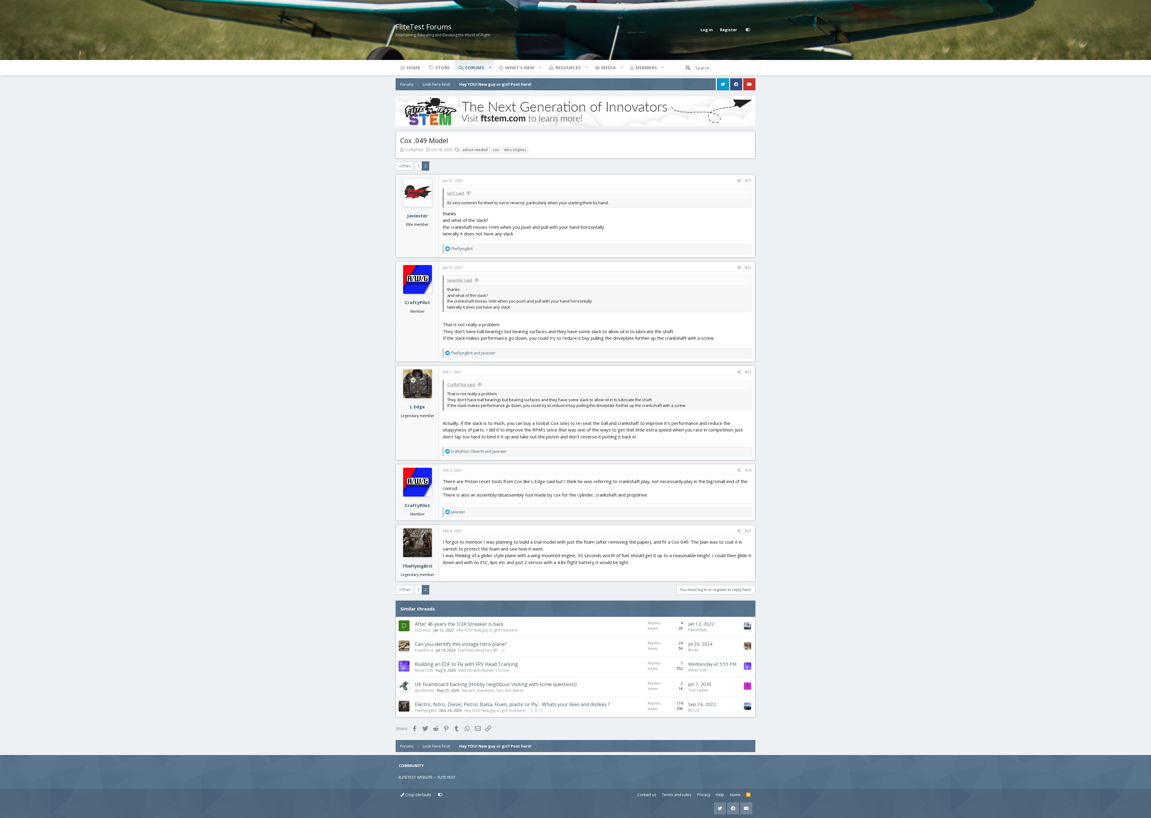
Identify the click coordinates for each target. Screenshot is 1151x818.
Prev (406, 166)
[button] (490, 67)
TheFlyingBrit (417, 566)
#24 (748, 470)
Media (608, 67)
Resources (568, 67)
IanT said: (456, 193)
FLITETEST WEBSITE (416, 777)
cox (496, 149)
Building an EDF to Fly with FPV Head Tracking (466, 664)
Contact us (646, 794)
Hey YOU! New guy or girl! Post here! (487, 630)
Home (413, 67)
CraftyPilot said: (461, 384)
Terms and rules (676, 794)
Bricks (693, 649)
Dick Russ (423, 630)
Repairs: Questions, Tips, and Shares (493, 690)
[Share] (739, 180)
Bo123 (693, 710)
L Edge (417, 407)
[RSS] (748, 795)
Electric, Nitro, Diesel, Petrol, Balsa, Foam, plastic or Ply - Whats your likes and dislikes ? (512, 704)
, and (479, 451)
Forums (474, 67)
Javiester (417, 216)
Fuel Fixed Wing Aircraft (478, 650)
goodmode (424, 690)
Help (720, 794)
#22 (748, 267)
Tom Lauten (698, 690)
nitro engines (515, 149)
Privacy (703, 794)
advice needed (475, 149)
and (473, 353)
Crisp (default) (417, 794)
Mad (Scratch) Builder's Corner (484, 670)
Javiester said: (460, 280)
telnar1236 (424, 670)
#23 (748, 372)
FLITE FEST (447, 777)
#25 (748, 530)
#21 (748, 180)
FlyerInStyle (697, 629)
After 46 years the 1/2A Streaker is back (459, 624)
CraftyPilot (413, 149)
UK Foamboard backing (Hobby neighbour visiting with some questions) (496, 684)
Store (442, 67)
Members (646, 67)
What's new (519, 67)
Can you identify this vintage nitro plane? (461, 644)
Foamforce (424, 650)
